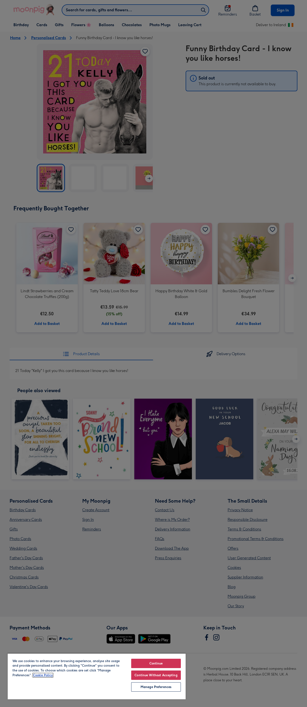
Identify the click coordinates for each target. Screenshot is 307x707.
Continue (156, 663)
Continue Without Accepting (156, 675)
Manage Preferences (156, 687)
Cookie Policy (43, 675)
